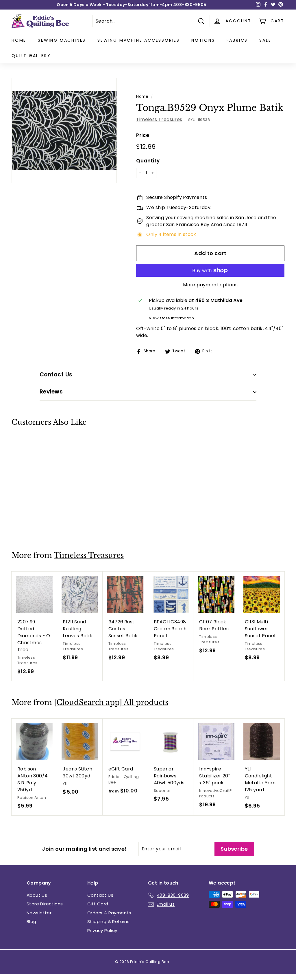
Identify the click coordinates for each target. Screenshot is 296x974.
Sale (265, 40)
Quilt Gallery (31, 55)
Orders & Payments (109, 913)
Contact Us (100, 895)
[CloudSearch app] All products (111, 702)
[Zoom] (64, 130)
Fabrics (237, 40)
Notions (203, 40)
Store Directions (45, 904)
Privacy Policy (102, 930)
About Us (37, 895)
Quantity (148, 160)
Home (19, 40)
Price (142, 135)
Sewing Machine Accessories (138, 40)
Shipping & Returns (108, 921)
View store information (171, 318)
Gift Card (97, 904)
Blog (31, 921)
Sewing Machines (62, 40)
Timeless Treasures (159, 119)
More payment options (210, 284)
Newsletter (39, 913)
